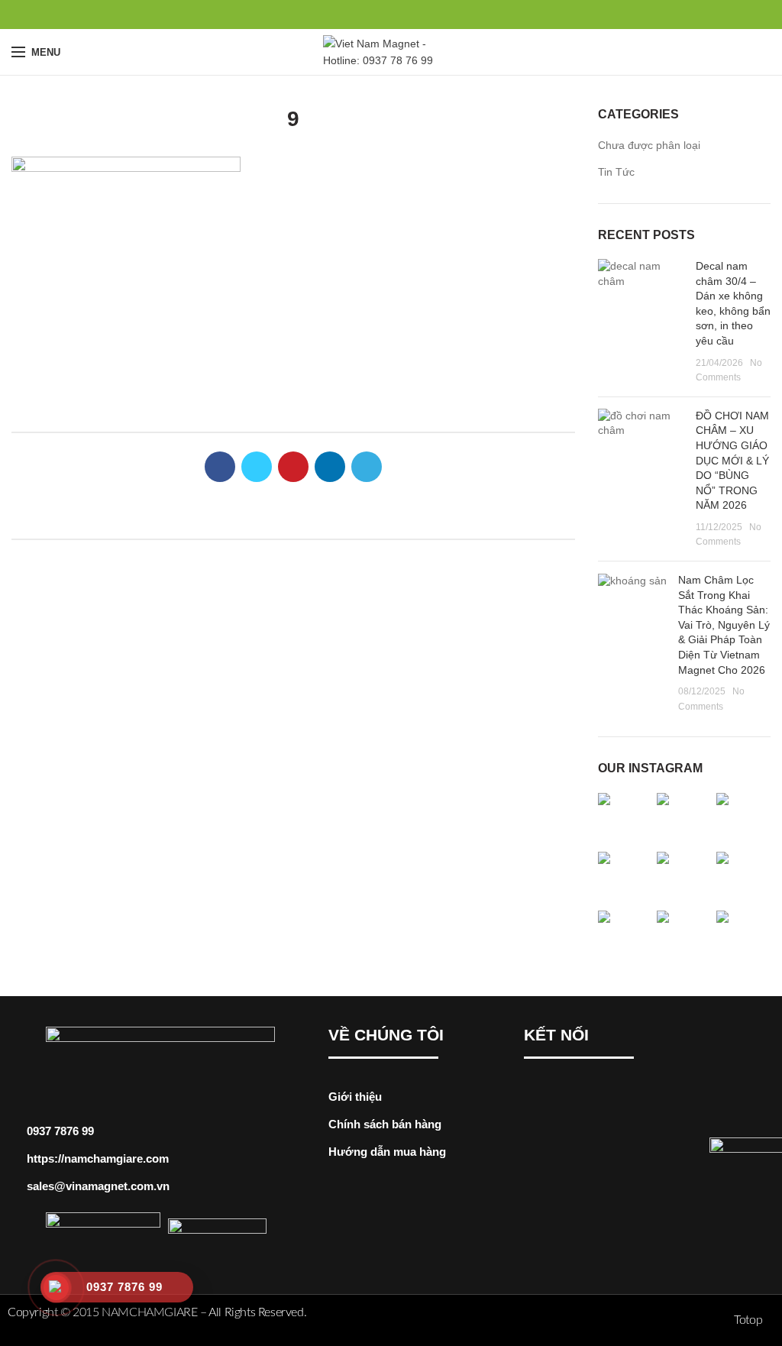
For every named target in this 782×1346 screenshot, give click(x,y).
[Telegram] (426, 14)
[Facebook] (356, 14)
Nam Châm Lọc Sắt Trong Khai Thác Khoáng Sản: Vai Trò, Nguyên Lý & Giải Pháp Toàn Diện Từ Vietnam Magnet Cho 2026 (724, 625)
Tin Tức (616, 172)
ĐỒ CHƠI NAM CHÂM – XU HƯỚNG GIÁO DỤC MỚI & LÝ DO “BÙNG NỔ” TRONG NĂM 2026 (732, 460)
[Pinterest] (391, 14)
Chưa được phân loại (649, 145)
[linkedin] (409, 14)
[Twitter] (374, 14)
